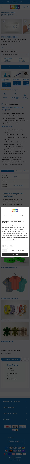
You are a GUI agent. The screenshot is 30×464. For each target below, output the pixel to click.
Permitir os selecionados (18, 250)
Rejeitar (4, 250)
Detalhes (22, 216)
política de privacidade (9, 240)
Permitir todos (15, 254)
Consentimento (8, 216)
